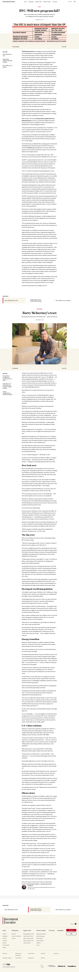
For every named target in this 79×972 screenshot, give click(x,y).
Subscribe (70, 1)
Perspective (31, 1)
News (25, 1)
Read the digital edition (33, 884)
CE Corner (54, 1)
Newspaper (39, 309)
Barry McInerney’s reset (11, 300)
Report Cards (38, 1)
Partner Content (47, 1)
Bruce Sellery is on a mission (63, 300)
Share (63, 46)
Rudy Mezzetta (16, 46)
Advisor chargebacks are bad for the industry (7, 393)
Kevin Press (15, 368)
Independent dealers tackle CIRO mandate (7, 61)
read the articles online (46, 884)
